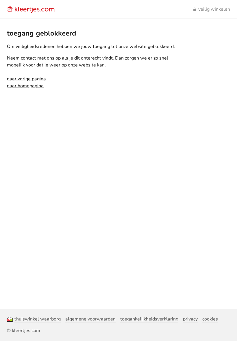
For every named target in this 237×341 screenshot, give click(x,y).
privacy (190, 319)
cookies (210, 319)
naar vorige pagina (26, 79)
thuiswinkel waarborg (37, 319)
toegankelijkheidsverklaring (149, 319)
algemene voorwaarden (90, 319)
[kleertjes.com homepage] (31, 9)
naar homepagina (25, 86)
